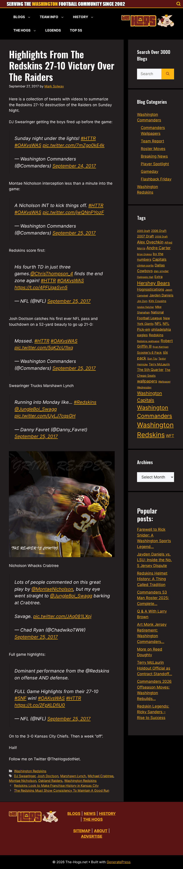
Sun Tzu (152, 358)
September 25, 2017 (74, 233)
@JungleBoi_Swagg (36, 409)
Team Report (152, 141)
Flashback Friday (156, 179)
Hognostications (150, 289)
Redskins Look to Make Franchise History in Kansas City (56, 785)
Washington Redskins (30, 771)
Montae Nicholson (22, 780)
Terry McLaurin (159, 364)
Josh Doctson (47, 776)
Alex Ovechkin (150, 242)
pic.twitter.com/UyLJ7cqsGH (45, 416)
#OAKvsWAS (28, 145)
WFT (170, 435)
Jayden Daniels (161, 295)
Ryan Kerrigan (160, 346)
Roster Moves (153, 148)
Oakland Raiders (50, 780)
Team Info (49, 17)
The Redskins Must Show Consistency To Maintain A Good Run (61, 790)
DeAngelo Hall (145, 277)
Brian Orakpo (144, 254)
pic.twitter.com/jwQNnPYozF (73, 212)
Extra (158, 277)
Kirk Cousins (157, 301)
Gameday (149, 171)
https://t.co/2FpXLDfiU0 (40, 705)
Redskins (156, 335)
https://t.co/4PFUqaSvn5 (41, 287)
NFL (158, 323)
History (80, 17)
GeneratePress (119, 862)
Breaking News (154, 156)
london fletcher (145, 307)
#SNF (20, 698)
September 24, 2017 (74, 166)
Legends (53, 30)
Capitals (159, 259)
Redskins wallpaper (148, 341)
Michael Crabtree (100, 776)
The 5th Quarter (150, 370)
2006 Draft (158, 231)
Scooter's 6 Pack (149, 352)
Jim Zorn (142, 301)
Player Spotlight (155, 164)
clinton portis (145, 265)
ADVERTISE (91, 836)
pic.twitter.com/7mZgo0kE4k (73, 145)
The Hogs (22, 30)
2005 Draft (143, 231)
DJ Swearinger (24, 776)
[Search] (167, 74)
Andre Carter (158, 247)
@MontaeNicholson (52, 589)
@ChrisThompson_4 (51, 273)
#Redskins (85, 402)
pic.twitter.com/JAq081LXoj (62, 616)
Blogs (19, 17)
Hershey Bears (153, 283)
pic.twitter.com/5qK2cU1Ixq (44, 347)
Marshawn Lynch (73, 776)
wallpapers (147, 381)
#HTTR (88, 138)
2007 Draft (145, 236)
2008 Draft (161, 236)
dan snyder (161, 271)
